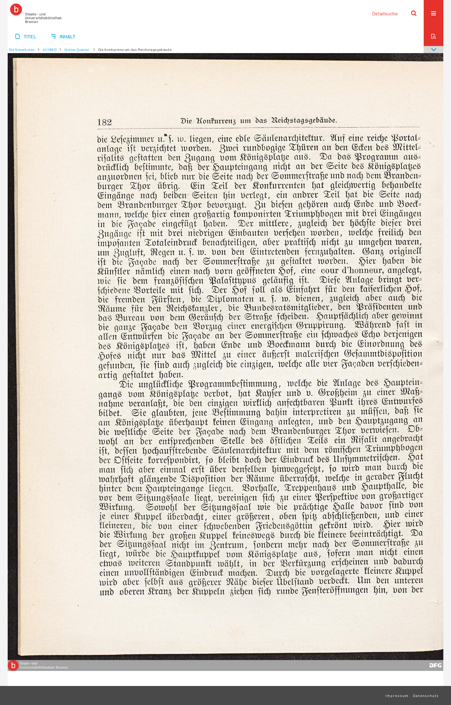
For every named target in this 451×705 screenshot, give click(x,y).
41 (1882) (49, 49)
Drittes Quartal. (77, 49)
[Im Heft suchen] (433, 36)
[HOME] (36, 13)
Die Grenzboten (22, 49)
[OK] (414, 13)
